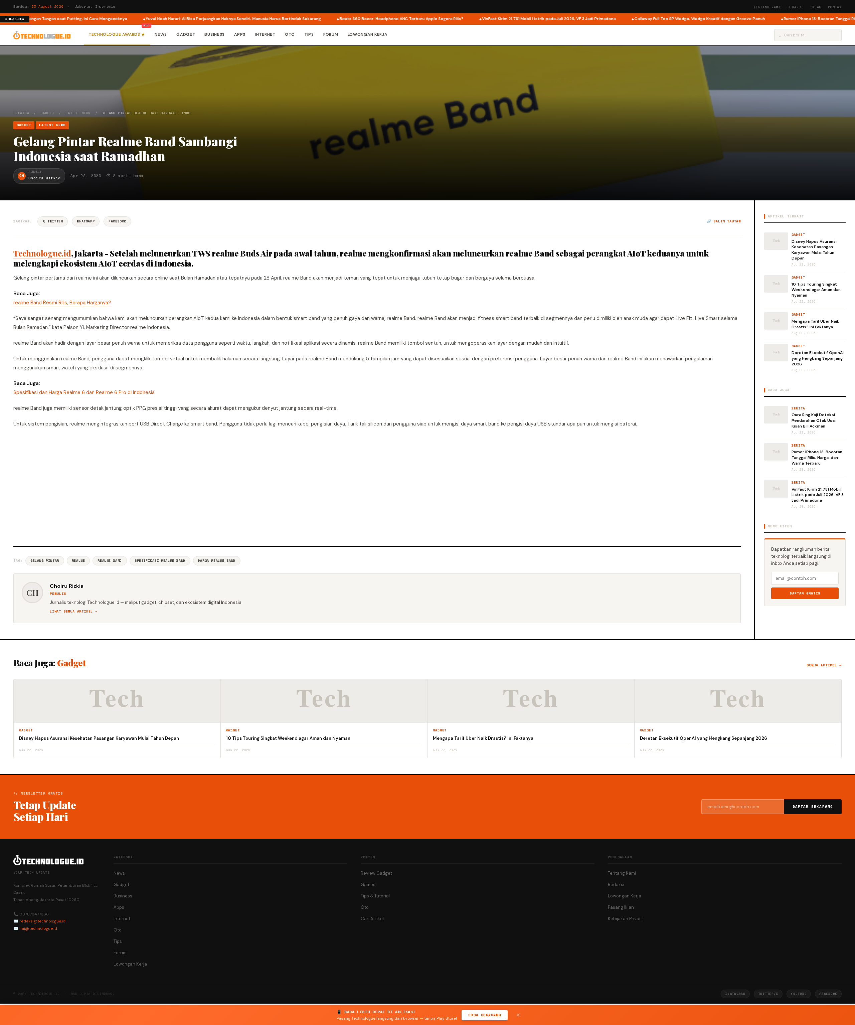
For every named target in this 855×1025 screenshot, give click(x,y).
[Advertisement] (377, 486)
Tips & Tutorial (375, 896)
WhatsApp (86, 221)
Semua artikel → (824, 665)
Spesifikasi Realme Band (160, 560)
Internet (265, 34)
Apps (239, 34)
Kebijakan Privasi (625, 918)
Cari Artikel (372, 918)
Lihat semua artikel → (74, 611)
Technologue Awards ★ (117, 34)
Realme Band (110, 560)
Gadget (185, 34)
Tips (309, 34)
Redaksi (796, 7)
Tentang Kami (767, 7)
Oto (290, 34)
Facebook (117, 221)
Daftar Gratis (805, 593)
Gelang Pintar (44, 560)
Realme (78, 560)
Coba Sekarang (484, 1015)
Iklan (815, 7)
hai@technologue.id (38, 928)
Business (214, 34)
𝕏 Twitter (52, 221)
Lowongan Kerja (367, 34)
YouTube (799, 994)
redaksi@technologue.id (42, 921)
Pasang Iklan (621, 907)
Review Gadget (376, 873)
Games (368, 884)
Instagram (735, 994)
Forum (330, 34)
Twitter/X (768, 994)
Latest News (78, 113)
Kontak (835, 7)
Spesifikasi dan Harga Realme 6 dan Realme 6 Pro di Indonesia (84, 392)
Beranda (21, 113)
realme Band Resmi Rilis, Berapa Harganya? (62, 302)
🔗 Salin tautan (724, 221)
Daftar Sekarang (813, 806)
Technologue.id (42, 253)
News (161, 34)
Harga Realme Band (216, 560)
